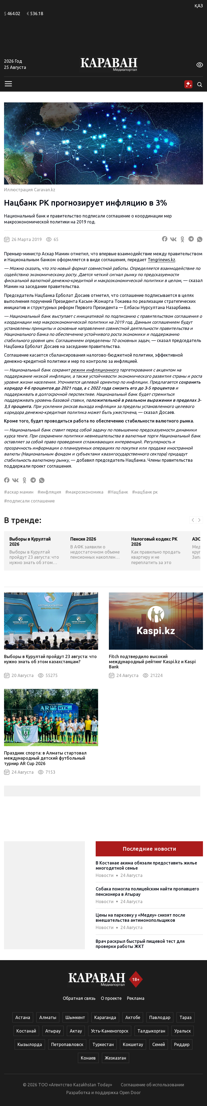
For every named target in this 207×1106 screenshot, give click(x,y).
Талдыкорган (151, 1030)
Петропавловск (67, 1044)
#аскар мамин (18, 492)
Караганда (105, 1017)
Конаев (88, 1057)
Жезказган (115, 1057)
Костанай (26, 1030)
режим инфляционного (95, 369)
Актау (76, 1030)
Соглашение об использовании (152, 1084)
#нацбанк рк (145, 492)
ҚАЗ (199, 5)
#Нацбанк (118, 492)
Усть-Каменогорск (109, 1030)
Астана (22, 1017)
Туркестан (103, 1044)
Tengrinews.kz (161, 259)
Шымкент (75, 1017)
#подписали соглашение (29, 500)
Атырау (53, 1030)
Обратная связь (79, 998)
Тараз (186, 1017)
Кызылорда (30, 1044)
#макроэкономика (84, 492)
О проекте (111, 998)
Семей (158, 1044)
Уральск (182, 1030)
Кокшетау (133, 1044)
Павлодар (159, 1017)
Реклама (135, 998)
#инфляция (49, 492)
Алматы (47, 1017)
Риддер (181, 1044)
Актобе (132, 1017)
